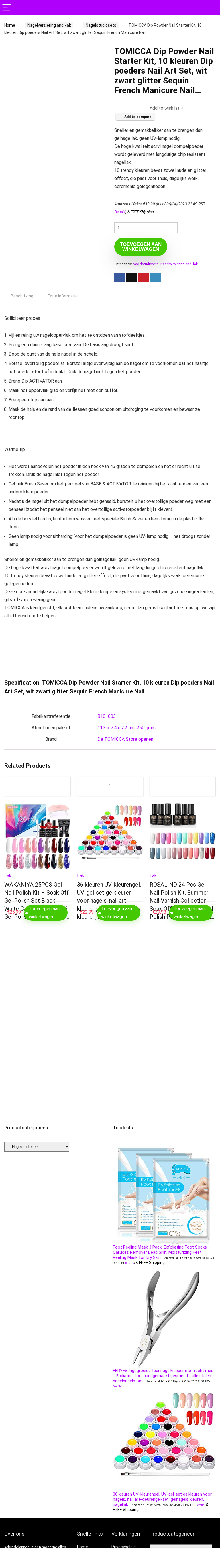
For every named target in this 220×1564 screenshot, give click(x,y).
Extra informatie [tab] (63, 296)
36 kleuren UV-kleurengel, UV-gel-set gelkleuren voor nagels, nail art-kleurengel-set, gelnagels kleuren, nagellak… (109, 900)
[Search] (211, 7)
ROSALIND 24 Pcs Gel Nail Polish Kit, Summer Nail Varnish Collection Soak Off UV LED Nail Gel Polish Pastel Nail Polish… (182, 900)
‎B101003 (106, 716)
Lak (7, 875)
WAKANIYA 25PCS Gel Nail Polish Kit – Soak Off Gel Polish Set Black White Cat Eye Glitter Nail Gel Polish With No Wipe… (36, 900)
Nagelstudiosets (101, 25)
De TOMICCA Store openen (125, 739)
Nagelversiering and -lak (49, 25)
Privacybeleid (123, 1547)
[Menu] (7, 7)
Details (119, 212)
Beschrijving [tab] (22, 296)
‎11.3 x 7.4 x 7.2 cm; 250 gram (126, 727)
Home (9, 25)
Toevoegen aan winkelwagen (141, 247)
